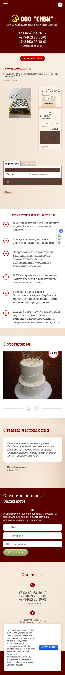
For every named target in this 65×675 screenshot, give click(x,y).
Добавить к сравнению (45, 117)
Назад (8, 192)
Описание (29, 163)
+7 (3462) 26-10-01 (32, 41)
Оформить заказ (32, 58)
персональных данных (24, 649)
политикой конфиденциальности (22, 520)
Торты (19, 73)
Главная (8, 73)
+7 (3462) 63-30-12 (32, 33)
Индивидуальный (28, 181)
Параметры (12, 163)
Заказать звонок (32, 45)
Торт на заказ (48, 181)
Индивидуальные (36, 73)
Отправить (15, 552)
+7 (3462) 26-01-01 (32, 37)
